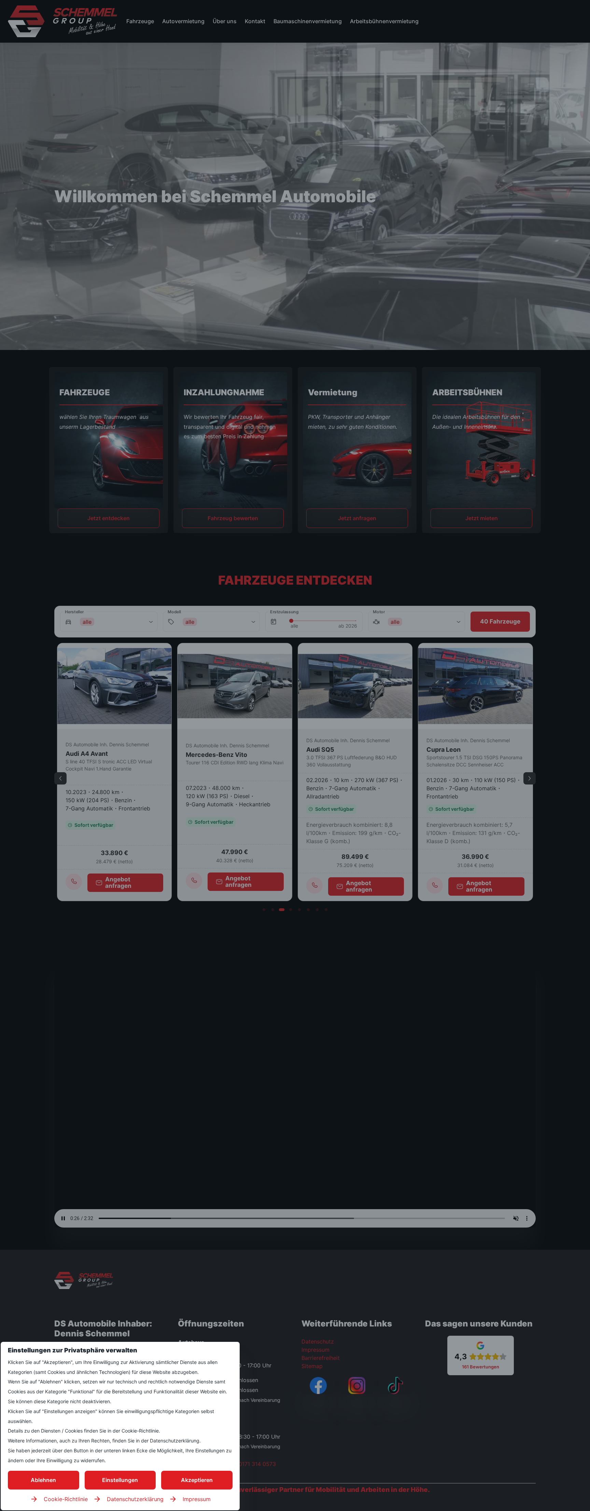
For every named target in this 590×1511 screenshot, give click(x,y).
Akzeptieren (197, 1480)
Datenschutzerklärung (135, 1499)
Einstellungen (120, 1480)
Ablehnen (43, 1480)
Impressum (197, 1499)
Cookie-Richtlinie (66, 1499)
